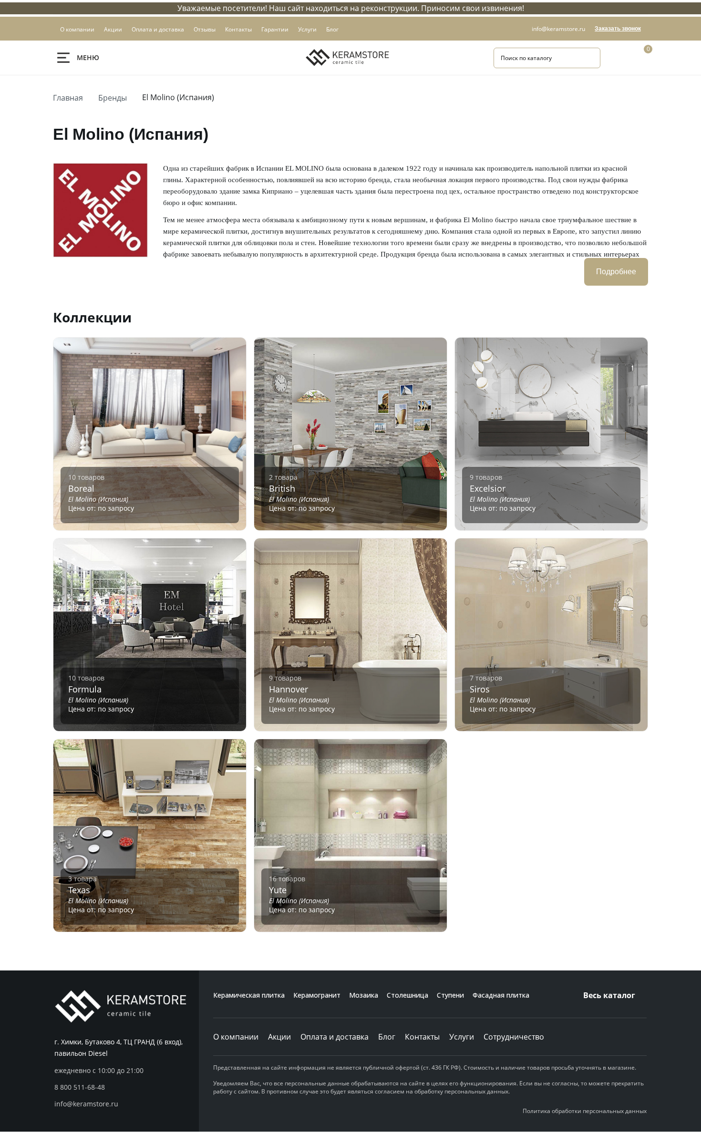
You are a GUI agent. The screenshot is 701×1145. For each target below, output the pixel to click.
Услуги (461, 1037)
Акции (279, 1037)
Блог (386, 1037)
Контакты (422, 1037)
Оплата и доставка (334, 1037)
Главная (68, 98)
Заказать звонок (618, 28)
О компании (235, 1037)
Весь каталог (609, 995)
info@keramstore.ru (558, 29)
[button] (126, 1087)
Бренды (112, 98)
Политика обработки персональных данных (585, 1111)
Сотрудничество (514, 1037)
